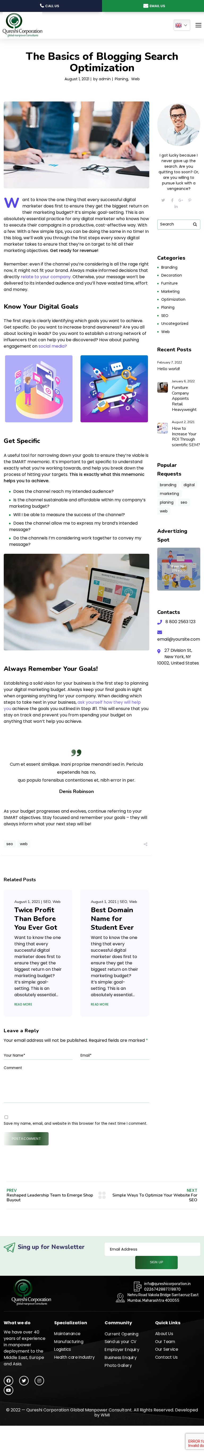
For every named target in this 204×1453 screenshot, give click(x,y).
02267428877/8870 (162, 1289)
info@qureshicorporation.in (167, 1284)
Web (135, 79)
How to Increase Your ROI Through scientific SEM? (186, 437)
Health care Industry (74, 1357)
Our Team (165, 1341)
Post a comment (26, 1139)
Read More (23, 1004)
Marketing (170, 291)
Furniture (169, 283)
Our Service (166, 1349)
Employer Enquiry (122, 1350)
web (24, 844)
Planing (121, 79)
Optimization (173, 299)
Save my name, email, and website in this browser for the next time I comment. (75, 1123)
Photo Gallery (118, 1365)
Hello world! (168, 369)
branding (168, 485)
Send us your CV (121, 1342)
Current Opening (121, 1334)
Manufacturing (68, 1341)
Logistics (62, 1349)
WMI (105, 1415)
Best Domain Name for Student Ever (112, 918)
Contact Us (166, 1357)
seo (9, 844)
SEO (46, 901)
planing (166, 502)
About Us (164, 1334)
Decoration (171, 275)
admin (105, 79)
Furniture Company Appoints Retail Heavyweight (184, 399)
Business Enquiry (121, 1357)
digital (189, 485)
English (182, 25)
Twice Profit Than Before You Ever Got (35, 918)
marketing (169, 493)
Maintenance (67, 1334)
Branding (169, 267)
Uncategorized (174, 323)
